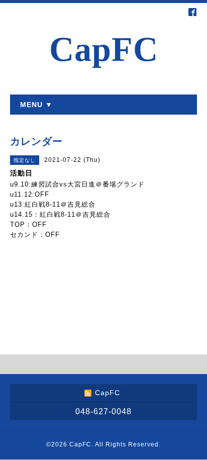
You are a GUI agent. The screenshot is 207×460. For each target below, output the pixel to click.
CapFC (103, 49)
